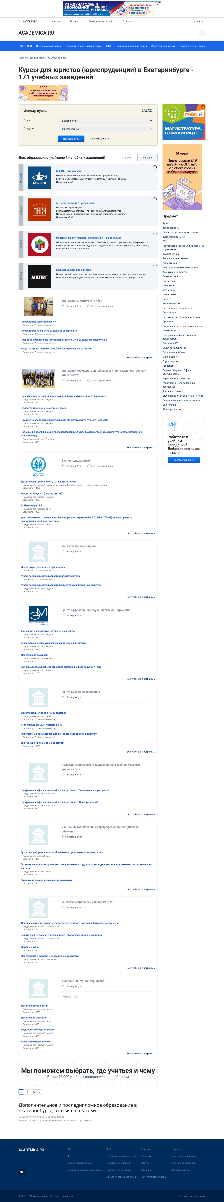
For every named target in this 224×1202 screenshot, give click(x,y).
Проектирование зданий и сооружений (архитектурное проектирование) (63, 396)
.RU (36, 33)
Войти (199, 21)
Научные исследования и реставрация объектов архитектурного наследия (64, 420)
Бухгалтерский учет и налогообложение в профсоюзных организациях (62, 852)
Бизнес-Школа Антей (76, 460)
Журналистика (171, 254)
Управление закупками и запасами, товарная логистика (53, 643)
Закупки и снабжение (175, 258)
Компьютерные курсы (192, 46)
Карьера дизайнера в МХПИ (73, 269)
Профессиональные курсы (131, 46)
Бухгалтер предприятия (34, 1005)
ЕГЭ (21, 46)
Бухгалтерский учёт (174, 236)
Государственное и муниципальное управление (49, 330)
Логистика (169, 281)
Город (27, 120)
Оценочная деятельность (177, 308)
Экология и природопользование (182, 400)
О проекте (176, 1149)
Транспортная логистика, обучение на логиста (48, 631)
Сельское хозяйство (174, 347)
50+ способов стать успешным (75, 203)
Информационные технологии (180, 267)
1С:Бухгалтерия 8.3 (31, 505)
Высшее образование (48, 46)
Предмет (29, 128)
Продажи (168, 321)
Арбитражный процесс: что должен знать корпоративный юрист (59, 733)
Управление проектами (176, 378)
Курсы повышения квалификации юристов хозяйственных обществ (61, 585)
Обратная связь (180, 1170)
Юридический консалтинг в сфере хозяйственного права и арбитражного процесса (70, 923)
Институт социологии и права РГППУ (87, 902)
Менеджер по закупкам (34, 655)
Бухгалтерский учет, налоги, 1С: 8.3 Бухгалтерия (48, 481)
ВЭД (165, 241)
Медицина (169, 290)
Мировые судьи (30, 947)
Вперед (36, 1092)
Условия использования (192, 1196)
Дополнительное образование (84, 46)
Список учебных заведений (122, 1176)
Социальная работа (174, 352)
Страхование (170, 356)
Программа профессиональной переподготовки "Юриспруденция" (59, 802)
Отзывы (127, 21)
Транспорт (168, 365)
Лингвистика (170, 276)
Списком (127, 157)
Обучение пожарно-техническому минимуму (46, 880)
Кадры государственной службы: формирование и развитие (56, 348)
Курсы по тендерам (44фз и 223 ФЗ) (41, 493)
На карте (148, 157)
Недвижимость (171, 303)
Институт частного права (79, 546)
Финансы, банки (172, 391)
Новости (55, 21)
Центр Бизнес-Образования (81, 692)
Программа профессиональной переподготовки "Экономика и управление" (65, 790)
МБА (108, 46)
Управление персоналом (35, 1041)
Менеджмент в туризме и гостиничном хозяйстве (50, 956)
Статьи (74, 21)
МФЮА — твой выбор (69, 171)
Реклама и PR (170, 343)
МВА (108, 1149)
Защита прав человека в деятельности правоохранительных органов (61, 935)
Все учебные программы (141, 357)
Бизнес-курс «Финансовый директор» (43, 742)
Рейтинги (146, 1149)
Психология (169, 330)
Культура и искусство (175, 272)
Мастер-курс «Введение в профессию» (43, 567)
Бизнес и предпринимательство (181, 232)
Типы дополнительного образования (41, 1116)
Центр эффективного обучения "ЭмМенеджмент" (96, 610)
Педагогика (169, 312)
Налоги (167, 299)
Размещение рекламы (183, 1156)
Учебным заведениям (183, 1163)
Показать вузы (71, 138)
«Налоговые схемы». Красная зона (41, 724)
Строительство (171, 361)
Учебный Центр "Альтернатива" (83, 981)
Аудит (166, 223)
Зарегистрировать (184, 460)
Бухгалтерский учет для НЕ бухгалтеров (43, 712)
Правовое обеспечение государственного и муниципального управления (64, 339)
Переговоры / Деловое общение (182, 317)
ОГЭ (29, 46)
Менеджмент (170, 294)
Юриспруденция (172, 409)
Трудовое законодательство (37, 1029)
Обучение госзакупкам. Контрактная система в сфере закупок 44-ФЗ (61, 666)
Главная (23, 57)
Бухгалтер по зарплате (34, 1017)
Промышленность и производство (183, 326)
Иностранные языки (163, 46)
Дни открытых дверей (100, 21)
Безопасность (171, 227)
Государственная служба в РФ (38, 321)
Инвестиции (170, 263)
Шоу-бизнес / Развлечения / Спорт (183, 395)
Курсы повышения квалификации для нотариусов (50, 576)
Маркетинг (169, 285)
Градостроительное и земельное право (44, 408)
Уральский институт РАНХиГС (82, 300)
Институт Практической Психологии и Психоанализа (88, 237)
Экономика (169, 404)
